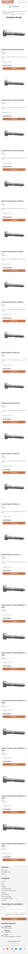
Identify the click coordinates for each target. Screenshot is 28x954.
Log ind (3, 874)
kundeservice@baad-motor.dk (12, 936)
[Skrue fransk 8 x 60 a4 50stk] (14, 287)
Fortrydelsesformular (7, 898)
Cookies (3, 892)
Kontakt (3, 887)
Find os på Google (6, 896)
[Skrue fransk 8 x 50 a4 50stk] (14, 236)
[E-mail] (14, 911)
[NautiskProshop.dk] (7, 2)
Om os (3, 885)
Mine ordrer (4, 870)
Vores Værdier (5, 894)
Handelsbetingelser (6, 889)
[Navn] (14, 907)
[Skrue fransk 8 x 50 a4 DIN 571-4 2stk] (14, 733)
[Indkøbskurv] (22, 2)
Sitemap (3, 900)
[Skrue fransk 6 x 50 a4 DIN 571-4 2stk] (14, 590)
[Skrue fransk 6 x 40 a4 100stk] (14, 34)
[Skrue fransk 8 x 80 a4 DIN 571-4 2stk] (14, 828)
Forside (3, 881)
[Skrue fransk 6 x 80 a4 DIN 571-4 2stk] (14, 685)
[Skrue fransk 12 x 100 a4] (14, 539)
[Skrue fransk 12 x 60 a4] (14, 438)
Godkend (14, 919)
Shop (2, 883)
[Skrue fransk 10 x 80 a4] (14, 337)
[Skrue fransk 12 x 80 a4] (14, 489)
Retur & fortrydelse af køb (8, 890)
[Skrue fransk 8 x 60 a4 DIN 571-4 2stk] (14, 781)
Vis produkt (14, 68)
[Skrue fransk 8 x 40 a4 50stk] (14, 186)
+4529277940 (8, 932)
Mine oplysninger (5, 872)
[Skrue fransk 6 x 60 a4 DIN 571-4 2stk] (14, 637)
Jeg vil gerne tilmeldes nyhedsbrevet (15, 914)
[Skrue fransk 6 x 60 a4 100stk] (14, 135)
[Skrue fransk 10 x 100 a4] (14, 388)
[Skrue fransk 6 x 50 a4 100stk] (14, 85)
